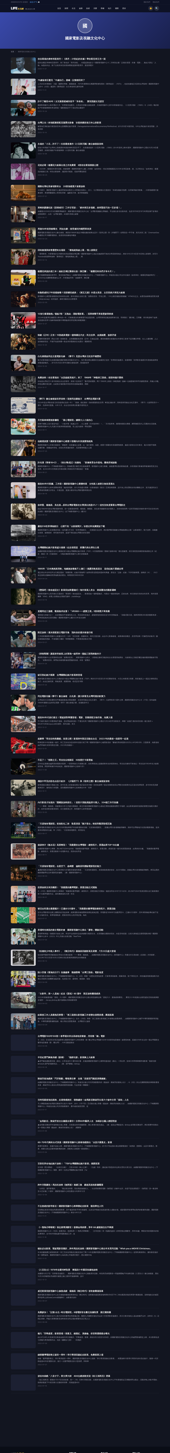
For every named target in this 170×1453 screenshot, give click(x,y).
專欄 (102, 8)
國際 (117, 8)
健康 (81, 8)
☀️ (150, 8)
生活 (73, 8)
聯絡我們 (156, 2)
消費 (95, 8)
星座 (124, 8)
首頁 (59, 8)
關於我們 (147, 2)
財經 (88, 8)
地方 (109, 8)
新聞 (66, 8)
